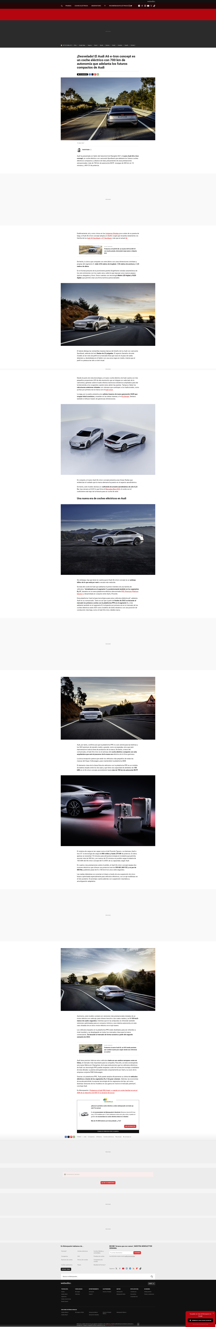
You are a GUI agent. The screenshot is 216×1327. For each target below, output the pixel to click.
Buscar (151, 1276)
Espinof (91, 1294)
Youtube (148, 6)
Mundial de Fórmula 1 (100, 1265)
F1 (105, 6)
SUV (78, 1256)
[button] (87, 150)
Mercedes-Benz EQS (112, 489)
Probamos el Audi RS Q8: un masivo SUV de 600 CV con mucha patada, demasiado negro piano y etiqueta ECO (120, 251)
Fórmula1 (64, 1251)
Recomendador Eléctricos (118, 6)
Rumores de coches (66, 1260)
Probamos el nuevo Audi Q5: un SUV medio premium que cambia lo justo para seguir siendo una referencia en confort (120, 1050)
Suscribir (137, 1252)
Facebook (142, 6)
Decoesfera (133, 1294)
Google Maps (82, 45)
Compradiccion (134, 1296)
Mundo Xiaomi (64, 1301)
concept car (127, 1137)
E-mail (98, 74)
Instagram (145, 6)
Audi (85, 1137)
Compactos (91, 1137)
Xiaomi (95, 45)
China (75, 45)
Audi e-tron (109, 390)
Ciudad (113, 45)
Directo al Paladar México (107, 1313)
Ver (108, 1182)
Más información (130, 1126)
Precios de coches (82, 1260)
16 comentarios (83, 74)
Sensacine (91, 1291)
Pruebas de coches (99, 1256)
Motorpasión (120, 1291)
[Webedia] (151, 1)
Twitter (151, 6)
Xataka (63, 1291)
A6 (126, 238)
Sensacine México (93, 1312)
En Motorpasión (108, 246)
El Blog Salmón (147, 1291)
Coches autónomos (66, 1265)
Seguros (90, 45)
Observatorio (96, 6)
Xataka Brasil (64, 1314)
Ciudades (120, 45)
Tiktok (154, 6)
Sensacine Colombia (94, 1314)
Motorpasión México (121, 1312)
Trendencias (133, 1291)
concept (119, 1137)
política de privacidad (130, 1256)
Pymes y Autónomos (149, 1294)
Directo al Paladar (107, 1291)
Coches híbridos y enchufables (99, 1252)
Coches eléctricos (109, 1137)
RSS (133, 1268)
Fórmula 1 (133, 45)
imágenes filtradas (112, 233)
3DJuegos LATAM (79, 1312)
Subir (150, 1283)
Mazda (101, 45)
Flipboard (95, 74)
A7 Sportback (107, 238)
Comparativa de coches (98, 1260)
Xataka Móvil (64, 1294)
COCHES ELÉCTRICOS (81, 6)
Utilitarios (99, 1137)
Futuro (79, 1265)
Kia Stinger (125, 396)
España (126, 45)
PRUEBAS (68, 6)
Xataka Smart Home (66, 1299)
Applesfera (63, 1296)
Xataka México (64, 1312)
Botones (108, 45)
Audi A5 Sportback (93, 238)
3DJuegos (77, 1291)
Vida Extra (77, 1294)
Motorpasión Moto (121, 1294)
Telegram (139, 6)
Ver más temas (66, 1269)
